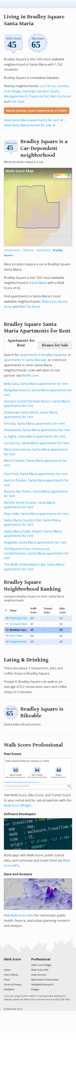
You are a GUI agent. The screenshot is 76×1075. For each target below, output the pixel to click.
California (27, 250)
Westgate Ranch (16, 96)
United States (11, 250)
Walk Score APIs (40, 970)
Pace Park (16, 635)
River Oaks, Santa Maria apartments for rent (36, 514)
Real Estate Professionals (44, 979)
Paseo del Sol (39, 96)
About (7, 970)
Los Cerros (48, 86)
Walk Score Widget (17, 805)
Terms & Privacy (12, 984)
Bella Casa (49, 301)
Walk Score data (22, 915)
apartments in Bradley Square (42, 355)
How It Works (11, 974)
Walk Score (12, 959)
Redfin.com (30, 375)
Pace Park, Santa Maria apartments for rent (36, 474)
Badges (35, 989)
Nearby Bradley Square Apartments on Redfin (36, 110)
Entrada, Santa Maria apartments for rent (34, 423)
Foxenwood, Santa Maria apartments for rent (37, 430)
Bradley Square (19, 630)
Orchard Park (18, 624)
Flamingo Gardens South (40, 91)
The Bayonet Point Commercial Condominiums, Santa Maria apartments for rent (36, 553)
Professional (40, 959)
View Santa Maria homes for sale (28, 125)
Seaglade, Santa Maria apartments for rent (35, 542)
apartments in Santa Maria (23, 360)
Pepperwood (18, 641)
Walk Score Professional (33, 745)
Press (7, 979)
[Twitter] (6, 965)
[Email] (18, 965)
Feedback (9, 989)
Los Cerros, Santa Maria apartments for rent (36, 443)
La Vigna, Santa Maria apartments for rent (34, 436)
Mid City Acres (60, 96)
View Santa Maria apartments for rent (31, 120)
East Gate (17, 101)
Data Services (38, 974)
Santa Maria (43, 250)
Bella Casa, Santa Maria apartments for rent (36, 384)
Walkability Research (42, 984)
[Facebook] (12, 965)
